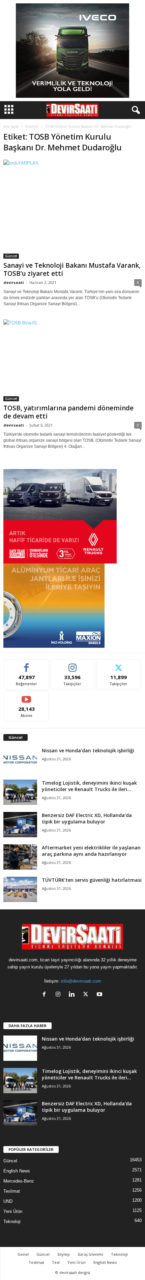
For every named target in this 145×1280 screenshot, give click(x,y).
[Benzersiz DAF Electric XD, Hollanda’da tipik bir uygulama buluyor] (20, 824)
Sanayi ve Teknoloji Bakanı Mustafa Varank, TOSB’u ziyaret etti (72, 269)
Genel (23, 1254)
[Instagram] (59, 994)
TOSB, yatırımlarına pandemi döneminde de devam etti (68, 412)
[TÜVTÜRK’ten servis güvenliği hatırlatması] (20, 889)
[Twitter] (87, 994)
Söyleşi (63, 1254)
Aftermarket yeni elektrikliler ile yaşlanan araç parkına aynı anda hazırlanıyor (91, 850)
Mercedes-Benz (18, 1181)
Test (56, 1262)
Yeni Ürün (12, 1211)
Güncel (11, 256)
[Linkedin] (73, 994)
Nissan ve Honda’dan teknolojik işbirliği (88, 750)
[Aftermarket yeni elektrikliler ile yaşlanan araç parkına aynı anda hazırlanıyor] (20, 857)
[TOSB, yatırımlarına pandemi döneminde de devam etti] (72, 360)
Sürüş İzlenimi (90, 1254)
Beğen (27, 664)
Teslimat (11, 1191)
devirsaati (13, 282)
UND (7, 1201)
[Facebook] (46, 994)
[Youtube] (100, 994)
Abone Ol (26, 696)
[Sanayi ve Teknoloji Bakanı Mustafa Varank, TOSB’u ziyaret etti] (72, 209)
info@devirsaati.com (81, 981)
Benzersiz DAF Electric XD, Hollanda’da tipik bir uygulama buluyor (87, 818)
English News (16, 1170)
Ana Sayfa (11, 126)
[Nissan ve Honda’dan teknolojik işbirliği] (20, 760)
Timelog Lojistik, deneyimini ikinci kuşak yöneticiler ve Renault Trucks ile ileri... (89, 786)
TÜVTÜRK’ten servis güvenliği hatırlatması (92, 880)
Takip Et (72, 664)
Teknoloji (12, 1221)
